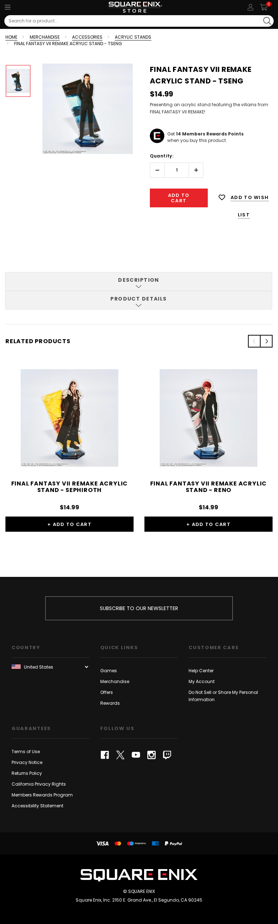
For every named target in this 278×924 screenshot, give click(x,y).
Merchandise (114, 681)
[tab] (138, 281)
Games (108, 671)
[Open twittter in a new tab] (120, 755)
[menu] (7, 7)
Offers (106, 692)
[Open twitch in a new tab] (167, 755)
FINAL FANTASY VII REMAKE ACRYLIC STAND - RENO (208, 486)
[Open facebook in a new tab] (104, 755)
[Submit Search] (267, 21)
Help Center (201, 671)
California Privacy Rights (39, 784)
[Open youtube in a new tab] (135, 755)
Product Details (138, 298)
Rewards (110, 703)
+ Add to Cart (69, 524)
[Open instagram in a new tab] (151, 755)
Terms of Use (26, 751)
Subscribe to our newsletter (139, 608)
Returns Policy (27, 773)
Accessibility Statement (37, 806)
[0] (264, 7)
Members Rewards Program (42, 795)
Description (138, 280)
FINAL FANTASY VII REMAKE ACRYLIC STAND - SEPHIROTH (69, 486)
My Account (202, 681)
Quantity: (161, 156)
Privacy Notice (27, 762)
